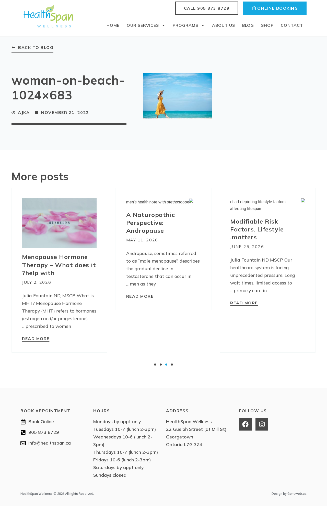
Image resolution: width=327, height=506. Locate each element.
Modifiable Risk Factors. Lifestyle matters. (257, 229)
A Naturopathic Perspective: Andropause (150, 222)
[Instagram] (261, 424)
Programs (185, 25)
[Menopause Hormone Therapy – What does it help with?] (59, 222)
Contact (292, 25)
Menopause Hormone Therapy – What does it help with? (59, 264)
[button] (155, 365)
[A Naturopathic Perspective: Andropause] (159, 201)
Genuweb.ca (297, 494)
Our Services (143, 25)
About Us (223, 25)
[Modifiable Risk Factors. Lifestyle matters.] (267, 204)
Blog (248, 25)
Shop (267, 25)
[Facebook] (245, 424)
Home (113, 25)
